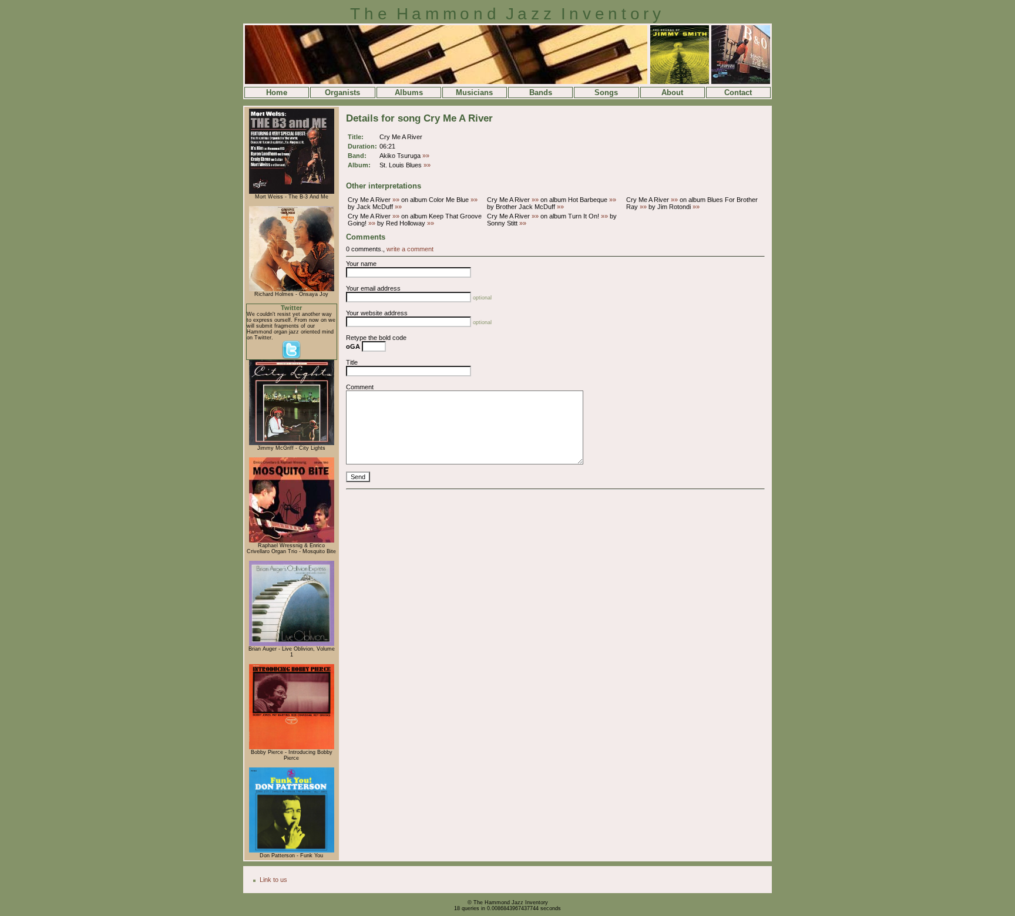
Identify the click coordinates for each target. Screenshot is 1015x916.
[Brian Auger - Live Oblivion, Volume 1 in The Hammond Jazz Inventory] (291, 644)
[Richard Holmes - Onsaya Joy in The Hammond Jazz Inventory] (291, 289)
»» (425, 155)
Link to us (273, 879)
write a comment (409, 248)
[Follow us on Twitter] (291, 358)
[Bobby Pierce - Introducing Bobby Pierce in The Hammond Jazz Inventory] (291, 747)
